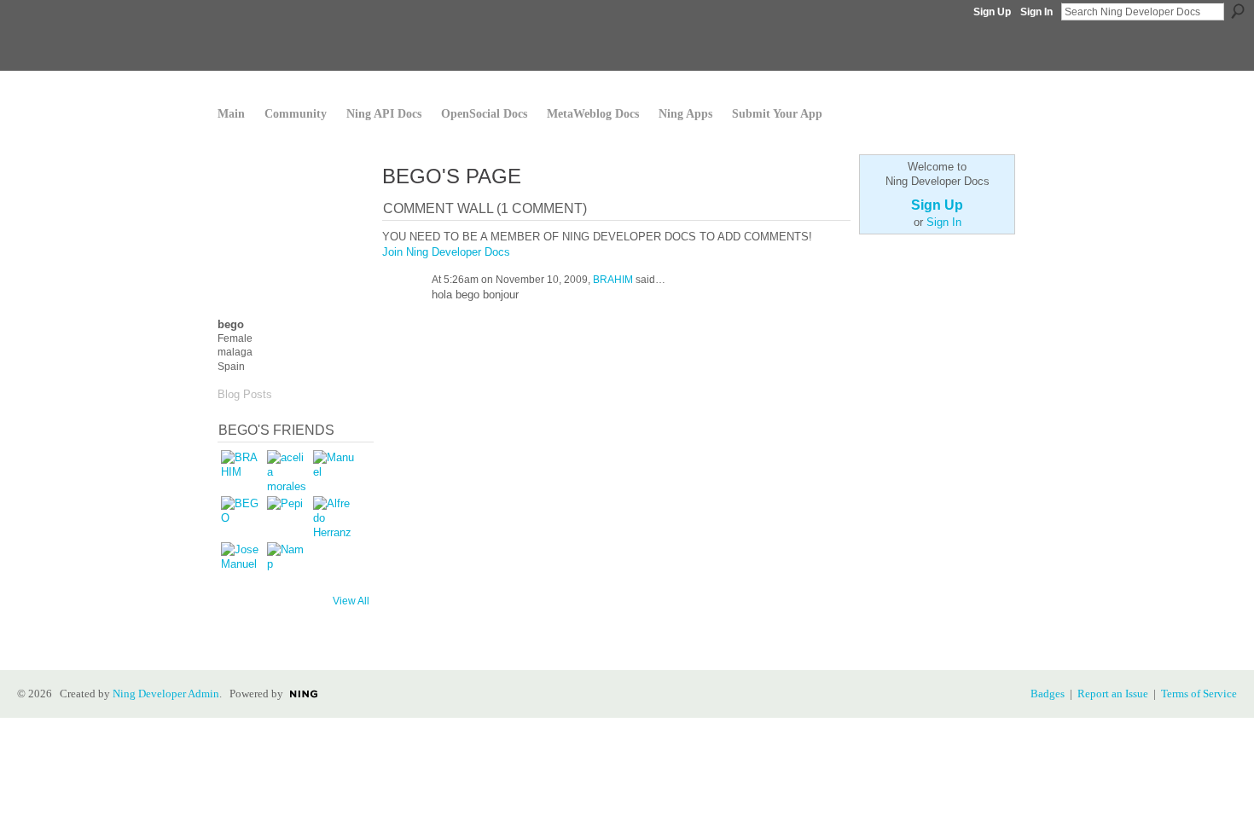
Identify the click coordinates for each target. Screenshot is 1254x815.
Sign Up (992, 12)
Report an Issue (1112, 693)
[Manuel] (333, 470)
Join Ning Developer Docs (446, 252)
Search (1238, 11)
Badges (1047, 693)
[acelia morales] (287, 470)
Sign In (1036, 12)
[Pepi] (287, 516)
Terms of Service (1199, 693)
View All (351, 601)
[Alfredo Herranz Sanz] (333, 516)
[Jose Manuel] (241, 562)
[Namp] (287, 562)
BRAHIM (613, 280)
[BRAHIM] (241, 470)
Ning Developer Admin (166, 693)
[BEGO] (241, 516)
